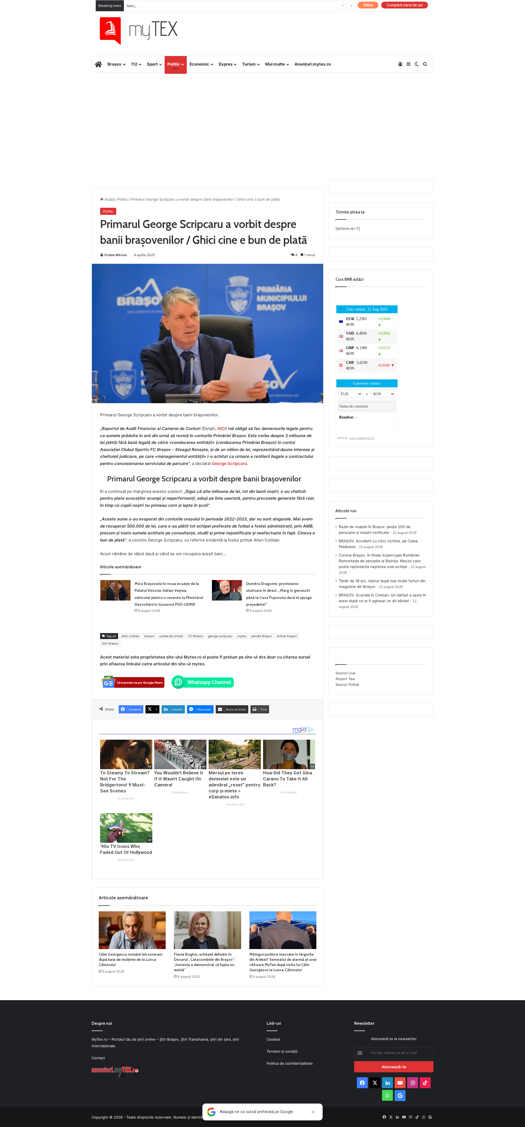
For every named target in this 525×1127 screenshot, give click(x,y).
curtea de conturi (171, 636)
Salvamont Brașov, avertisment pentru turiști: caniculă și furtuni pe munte (189, 6)
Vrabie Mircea (115, 255)
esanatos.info (234, 804)
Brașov (114, 64)
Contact (98, 1058)
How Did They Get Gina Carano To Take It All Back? (287, 779)
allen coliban (130, 636)
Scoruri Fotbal (347, 684)
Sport (152, 64)
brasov (149, 636)
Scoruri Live (345, 673)
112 (134, 64)
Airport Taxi (345, 679)
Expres (225, 64)
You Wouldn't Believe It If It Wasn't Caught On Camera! (178, 779)
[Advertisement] (262, 116)
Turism (249, 64)
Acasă (109, 199)
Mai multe (275, 64)
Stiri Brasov (110, 643)
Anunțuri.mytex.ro (312, 64)
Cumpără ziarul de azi (404, 5)
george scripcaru (220, 636)
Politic (173, 64)
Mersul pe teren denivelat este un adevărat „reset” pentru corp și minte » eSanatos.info (234, 785)
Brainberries (126, 798)
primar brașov (287, 636)
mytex (241, 636)
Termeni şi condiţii (282, 1051)
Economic (199, 64)
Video (368, 5)
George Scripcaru (229, 463)
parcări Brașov (261, 636)
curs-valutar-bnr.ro (361, 438)
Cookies (273, 1039)
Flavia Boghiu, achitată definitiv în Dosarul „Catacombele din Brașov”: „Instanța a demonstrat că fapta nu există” (204, 962)
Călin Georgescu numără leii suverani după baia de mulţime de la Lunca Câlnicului (130, 959)
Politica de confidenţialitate (290, 1063)
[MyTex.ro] (144, 31)
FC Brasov (195, 636)
